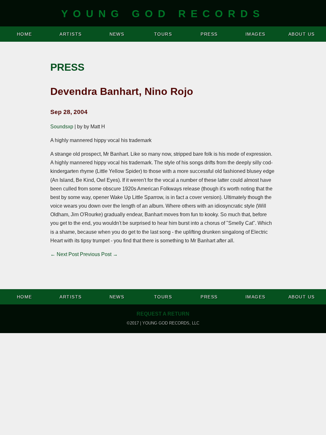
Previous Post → (99, 254)
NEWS (117, 34)
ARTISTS (71, 34)
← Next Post (64, 254)
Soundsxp (61, 126)
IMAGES (255, 34)
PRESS (209, 34)
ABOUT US (301, 34)
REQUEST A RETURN (163, 314)
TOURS (163, 34)
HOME (24, 34)
